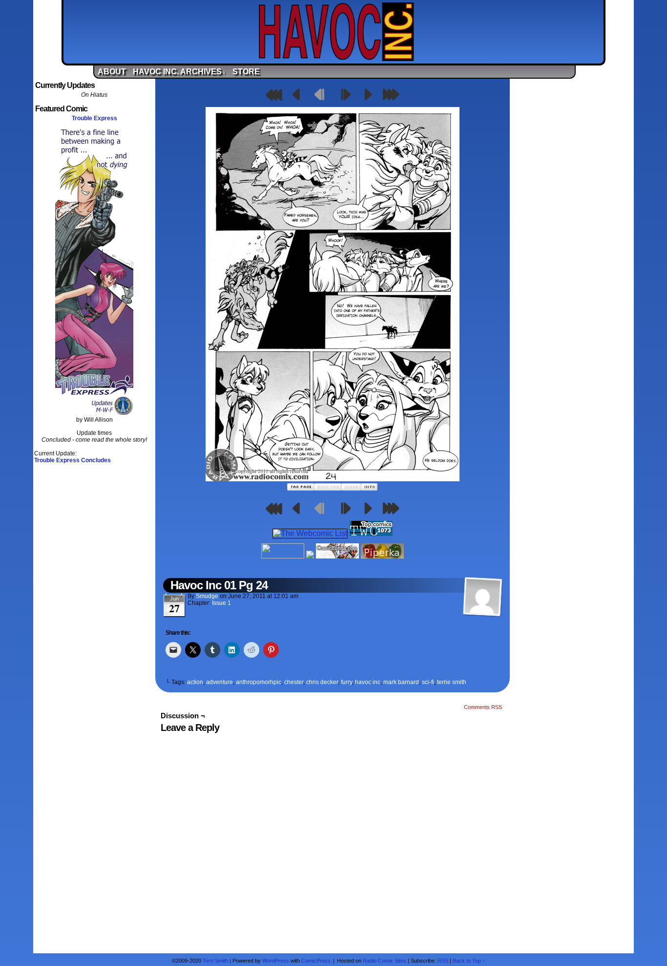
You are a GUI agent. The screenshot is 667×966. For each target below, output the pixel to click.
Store (246, 71)
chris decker (322, 682)
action (195, 682)
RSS (443, 961)
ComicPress (316, 961)
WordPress (275, 961)
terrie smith (451, 682)
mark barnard (401, 682)
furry (346, 682)
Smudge (207, 596)
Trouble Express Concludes (72, 460)
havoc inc (367, 682)
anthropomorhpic (258, 682)
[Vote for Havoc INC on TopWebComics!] (371, 533)
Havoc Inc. (336, 31)
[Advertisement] (573, 226)
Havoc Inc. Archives (179, 71)
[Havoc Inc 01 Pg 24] (332, 478)
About (112, 71)
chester (293, 682)
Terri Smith (215, 961)
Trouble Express (94, 118)
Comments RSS (483, 707)
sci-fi (428, 682)
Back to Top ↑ (469, 961)
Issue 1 (221, 603)
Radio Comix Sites (384, 961)
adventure (219, 682)
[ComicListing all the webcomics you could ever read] (337, 556)
